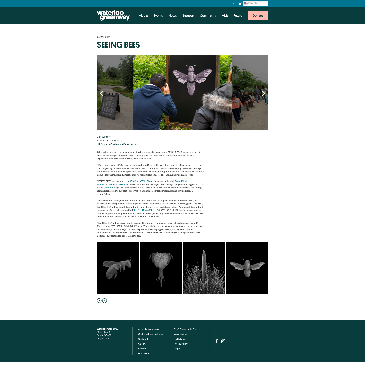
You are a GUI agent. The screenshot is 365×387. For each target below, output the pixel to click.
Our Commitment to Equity (150, 334)
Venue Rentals (180, 334)
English (252, 3)
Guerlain (108, 187)
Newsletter (143, 353)
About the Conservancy (149, 329)
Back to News (103, 36)
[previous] (102, 93)
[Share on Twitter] (105, 300)
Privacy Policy (181, 343)
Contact (142, 348)
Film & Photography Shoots (187, 329)
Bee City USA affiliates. (145, 210)
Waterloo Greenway (119, 184)
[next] (263, 93)
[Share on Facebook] (99, 300)
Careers (142, 343)
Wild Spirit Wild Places (141, 181)
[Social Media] (216, 341)
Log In (232, 3)
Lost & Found (180, 338)
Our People (143, 338)
